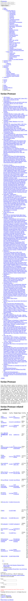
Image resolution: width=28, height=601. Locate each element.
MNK (15, 216)
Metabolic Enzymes (13, 29)
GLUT (25, 260)
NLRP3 (8, 202)
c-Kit (25, 326)
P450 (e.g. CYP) (20, 265)
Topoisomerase (6, 131)
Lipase (15, 262)
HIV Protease (22, 234)
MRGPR (21, 183)
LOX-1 (23, 304)
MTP (19, 356)
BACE (18, 285)
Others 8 (15, 307)
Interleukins (6, 201)
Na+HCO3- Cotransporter (15, 357)
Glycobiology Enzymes (17, 248)
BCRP (15, 350)
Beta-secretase (11, 286)
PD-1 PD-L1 (6, 116)
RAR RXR (9, 244)
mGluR (9, 183)
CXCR (18, 171)
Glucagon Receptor (7, 176)
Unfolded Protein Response (15, 49)
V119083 (11, 550)
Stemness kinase (12, 339)
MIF (19, 201)
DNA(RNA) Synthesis (11, 142)
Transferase (10, 272)
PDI (7, 240)
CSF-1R (8, 328)
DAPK (10, 115)
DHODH (8, 225)
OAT (18, 359)
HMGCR (5, 235)
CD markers (12, 351)
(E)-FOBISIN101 (16, 417)
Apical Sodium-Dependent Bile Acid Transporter (15, 348)
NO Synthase (13, 202)
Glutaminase (18, 321)
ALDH (15, 221)
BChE (21, 285)
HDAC (5, 126)
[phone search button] (14, 4)
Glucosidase (6, 231)
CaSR (18, 170)
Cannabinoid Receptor (12, 170)
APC (9, 124)
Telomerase (6, 146)
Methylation (12, 32)
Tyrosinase (20, 247)
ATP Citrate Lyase (18, 222)
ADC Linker (21, 98)
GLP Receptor (10, 193)
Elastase (19, 227)
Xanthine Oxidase (21, 272)
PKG (19, 188)
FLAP (11, 198)
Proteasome (17, 243)
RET (11, 331)
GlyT (4, 354)
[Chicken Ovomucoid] (5, 494)
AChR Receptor (17, 284)
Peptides (11, 58)
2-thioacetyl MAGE (16, 426)
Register (5, 79)
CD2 (16, 207)
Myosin (20, 137)
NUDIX (9, 316)
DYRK (5, 329)
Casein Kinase (16, 256)
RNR (15, 144)
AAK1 (12, 284)
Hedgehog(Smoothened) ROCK (10, 179)
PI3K (23, 316)
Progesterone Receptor (8, 374)
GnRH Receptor (16, 176)
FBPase (14, 230)
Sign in (5, 81)
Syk (15, 103)
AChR (16, 252)
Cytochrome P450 (23, 224)
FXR (19, 230)
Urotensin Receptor (12, 192)
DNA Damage (12, 21)
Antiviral (17, 277)
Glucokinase (24, 230)
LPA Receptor (17, 180)
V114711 (11, 417)
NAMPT (9, 265)
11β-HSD (5, 218)
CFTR (16, 351)
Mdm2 (23, 115)
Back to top (9, 597)
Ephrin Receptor (14, 329)
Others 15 (10, 310)
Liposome (5, 236)
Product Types (9, 51)
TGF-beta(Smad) (20, 343)
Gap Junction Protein (8, 135)
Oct (14, 338)
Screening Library (7, 60)
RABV (25, 108)
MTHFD (21, 238)
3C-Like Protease (7, 320)
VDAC (13, 363)
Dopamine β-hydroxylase (19, 226)
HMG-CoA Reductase (14, 261)
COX (8, 198)
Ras (16, 116)
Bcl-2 (12, 113)
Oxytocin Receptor (22, 186)
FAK (26, 102)
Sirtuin (18, 144)
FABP (8, 258)
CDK (22, 124)
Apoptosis (11, 15)
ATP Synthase (6, 350)
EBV (22, 106)
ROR (10, 245)
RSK (25, 216)
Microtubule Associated (8, 137)
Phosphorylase (13, 267)
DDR (11, 328)
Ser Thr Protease (18, 245)
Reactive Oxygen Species (18, 244)
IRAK (10, 201)
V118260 (11, 524)
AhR (16, 253)
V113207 (11, 472)
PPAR (11, 130)
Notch (23, 292)
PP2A (9, 317)
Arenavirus (10, 106)
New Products (12, 36)
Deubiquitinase (6, 369)
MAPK (11, 28)
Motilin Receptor (15, 183)
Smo (4, 339)
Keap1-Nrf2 (10, 301)
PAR (14, 188)
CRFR (15, 171)
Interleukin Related (19, 208)
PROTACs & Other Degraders (16, 59)
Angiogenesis (12, 13)
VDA (17, 103)
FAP (11, 208)
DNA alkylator (19, 140)
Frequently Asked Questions (12, 76)
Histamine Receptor (22, 179)
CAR (12, 254)
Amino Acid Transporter (18, 347)
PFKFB (5, 130)
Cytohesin (5, 115)
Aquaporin (25, 348)
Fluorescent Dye (11, 304)
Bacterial (15, 106)
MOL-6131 (16, 518)
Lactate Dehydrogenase (18, 235)
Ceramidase (16, 224)
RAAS (17, 152)
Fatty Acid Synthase (19, 258)
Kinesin (11, 126)
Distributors (6, 65)
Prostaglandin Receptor (15, 203)
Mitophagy (15, 121)
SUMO (5, 366)
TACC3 (5, 138)
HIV (9, 108)
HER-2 (8, 103)
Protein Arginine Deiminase (17, 161)
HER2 (8, 330)
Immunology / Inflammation (15, 26)
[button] (10, 97)
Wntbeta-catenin (11, 138)
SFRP (24, 338)
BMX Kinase (15, 326)
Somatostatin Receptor (16, 190)
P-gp (21, 359)
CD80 (8, 208)
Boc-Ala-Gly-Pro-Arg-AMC (16, 472)
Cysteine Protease (23, 320)
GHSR (21, 175)
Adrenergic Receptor (19, 148)
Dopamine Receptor (13, 288)
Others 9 (19, 307)
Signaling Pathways (10, 10)
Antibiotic (5, 106)
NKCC (15, 359)
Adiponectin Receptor (8, 221)
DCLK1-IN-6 (16, 502)
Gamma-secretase (11, 321)
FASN (10, 230)
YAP (12, 341)
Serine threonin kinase (19, 270)
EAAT (16, 352)
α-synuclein (19, 295)
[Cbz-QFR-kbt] (4, 480)
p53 (26, 115)
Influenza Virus (16, 108)
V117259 (11, 493)
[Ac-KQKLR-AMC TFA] (5, 464)
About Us (5, 62)
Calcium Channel (18, 286)
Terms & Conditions (8, 569)
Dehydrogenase (20, 257)
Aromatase (15, 149)
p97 (24, 143)
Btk (19, 326)
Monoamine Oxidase (12, 292)
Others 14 (5, 310)
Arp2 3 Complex (7, 134)
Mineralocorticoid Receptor (9, 152)
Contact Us (6, 77)
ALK (13, 102)
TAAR (23, 190)
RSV (15, 110)
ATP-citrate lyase (7, 254)
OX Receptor (14, 186)
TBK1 (24, 204)
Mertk (24, 330)
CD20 (18, 207)
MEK (21, 215)
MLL (4, 161)
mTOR (5, 316)
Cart (4, 82)
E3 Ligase (22, 365)
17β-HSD (19, 249)
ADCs (25, 98)
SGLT (23, 189)
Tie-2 (12, 333)
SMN (21, 144)
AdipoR (12, 253)
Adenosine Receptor (15, 166)
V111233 (11, 421)
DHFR (25, 257)
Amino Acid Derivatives (9, 303)
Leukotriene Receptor (8, 180)
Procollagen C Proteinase (9, 243)
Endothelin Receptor (15, 172)
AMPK (5, 156)
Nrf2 (17, 202)
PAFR (11, 188)
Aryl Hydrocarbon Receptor (12, 196)
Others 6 (6, 307)
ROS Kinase (15, 331)
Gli (17, 107)
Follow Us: (3, 594)
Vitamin (15, 272)
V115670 (11, 510)
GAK (18, 142)
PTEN (12, 317)
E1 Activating (9, 365)
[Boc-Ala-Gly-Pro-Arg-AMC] (5, 473)
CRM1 (12, 352)
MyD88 (22, 201)
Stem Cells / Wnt (13, 44)
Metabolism (12, 31)
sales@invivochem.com (6, 575)
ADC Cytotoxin (14, 98)
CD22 (19, 206)
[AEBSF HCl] (5, 436)
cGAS (18, 197)
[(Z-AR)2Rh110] (5, 422)
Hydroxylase (6, 262)
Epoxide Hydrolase (13, 229)
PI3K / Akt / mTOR (13, 40)
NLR (4, 202)
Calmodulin (6, 351)
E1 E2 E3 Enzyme (13, 227)
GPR (20, 151)
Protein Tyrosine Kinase (14, 42)
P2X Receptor (11, 360)
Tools (7, 69)
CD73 (4, 208)
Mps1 (14, 128)
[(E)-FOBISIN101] (5, 417)
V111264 (11, 480)
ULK (22, 121)
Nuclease (14, 249)
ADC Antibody (6, 98)
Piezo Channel (18, 360)
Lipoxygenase (20, 262)
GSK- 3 (20, 315)
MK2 (12, 216)
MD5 (14, 510)
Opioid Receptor (7, 186)
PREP (23, 242)
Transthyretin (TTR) (11, 295)
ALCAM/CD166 (7, 207)
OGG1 (21, 143)
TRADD (8, 119)
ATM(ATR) (6, 140)
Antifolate (5, 124)
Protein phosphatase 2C (17, 550)
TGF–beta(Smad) (20, 339)
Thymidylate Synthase (13, 117)
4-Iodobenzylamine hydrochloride (17, 447)
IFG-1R (12, 330)
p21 (18, 129)
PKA (17, 338)
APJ (4, 168)
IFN (9, 199)
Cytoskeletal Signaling (14, 19)
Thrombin (24, 245)
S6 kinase (16, 317)
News (7, 68)
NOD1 (18, 301)
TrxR (4, 247)
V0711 (10, 434)
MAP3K (13, 215)
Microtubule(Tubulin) (8, 128)
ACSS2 (20, 252)
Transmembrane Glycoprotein (10, 209)
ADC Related (12, 12)
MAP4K (17, 215)
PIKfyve (5, 317)
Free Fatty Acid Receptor (13, 174)
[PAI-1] (3, 533)
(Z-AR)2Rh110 (16, 421)
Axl (7, 326)
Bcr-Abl (16, 102)
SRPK (22, 130)
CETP (21, 256)
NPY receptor (21, 185)
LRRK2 (11, 121)
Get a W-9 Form (23, 569)
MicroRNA (23, 160)
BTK (20, 102)
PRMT (24, 267)
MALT (16, 201)
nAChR (9, 359)
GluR (9, 290)
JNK (7, 215)
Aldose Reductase (21, 221)
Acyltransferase (12, 220)
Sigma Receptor (7, 190)
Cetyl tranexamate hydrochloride (16, 486)
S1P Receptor (19, 189)
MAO (25, 262)
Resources (5, 67)
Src (13, 103)
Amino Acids (12, 53)
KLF (10, 215)
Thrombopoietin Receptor (9, 206)
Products (5, 9)
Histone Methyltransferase (9, 160)
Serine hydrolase (10, 270)
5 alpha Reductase (12, 218)
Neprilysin (22, 239)
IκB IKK (5, 301)
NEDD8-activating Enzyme (13, 239)
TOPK (25, 130)
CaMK (24, 286)
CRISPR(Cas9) (12, 140)
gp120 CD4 (18, 304)
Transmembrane (12, 46)
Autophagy (11, 17)
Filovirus (11, 107)
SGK (25, 270)
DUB (4, 365)
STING (21, 204)
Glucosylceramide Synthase (17, 260)
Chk (25, 124)
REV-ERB (5, 245)
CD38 (24, 207)
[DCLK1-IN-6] (4, 502)
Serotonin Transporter (13, 294)
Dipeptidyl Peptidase (8, 226)
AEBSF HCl (16, 434)
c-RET (22, 113)
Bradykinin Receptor (19, 168)
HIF (11, 103)
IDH (9, 235)
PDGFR (5, 331)
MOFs (9, 312)
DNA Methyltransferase (19, 156)
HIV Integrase (16, 234)
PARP (8, 144)
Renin (25, 244)
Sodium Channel (21, 361)
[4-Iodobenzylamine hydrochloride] (5, 448)
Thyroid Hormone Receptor (20, 374)
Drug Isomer (15, 311)
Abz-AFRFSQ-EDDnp (17, 456)
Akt (4, 315)
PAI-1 (4, 240)
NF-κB (15, 301)
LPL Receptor (23, 180)
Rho (16, 130)
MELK (24, 315)
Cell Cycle (11, 18)
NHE (12, 359)
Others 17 (20, 311)
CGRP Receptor (9, 171)
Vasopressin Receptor (22, 192)
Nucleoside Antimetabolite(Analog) (11, 143)
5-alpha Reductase (7, 102)
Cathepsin (11, 224)
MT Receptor (6, 343)
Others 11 (15, 308)
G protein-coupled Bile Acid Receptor (13, 174)
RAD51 (12, 144)
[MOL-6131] (4, 518)
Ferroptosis (14, 115)
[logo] (4, 1)
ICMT (4, 193)
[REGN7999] (4, 556)
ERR (14, 373)
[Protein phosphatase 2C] (5, 550)
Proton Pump (10, 361)
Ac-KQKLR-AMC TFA (16, 464)
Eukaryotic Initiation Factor (12, 125)
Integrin (17, 135)
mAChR (8, 181)
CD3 (21, 207)
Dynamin (25, 134)
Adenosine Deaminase (22, 220)
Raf (23, 216)
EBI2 (9, 172)
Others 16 (15, 310)
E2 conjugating (16, 365)
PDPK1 (20, 316)
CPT (8, 257)
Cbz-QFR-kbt (16, 480)
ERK (4, 215)
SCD (12, 245)
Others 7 (10, 307)
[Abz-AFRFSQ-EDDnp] (5, 457)
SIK (15, 204)
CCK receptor (23, 170)
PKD (14, 116)
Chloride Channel (22, 351)
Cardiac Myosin (19, 134)
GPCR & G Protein (13, 24)
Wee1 (12, 131)
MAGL (12, 236)
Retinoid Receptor (18, 269)
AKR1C (5, 195)
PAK (20, 129)
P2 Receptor (20, 293)
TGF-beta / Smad (13, 45)
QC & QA (8, 64)
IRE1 (24, 369)
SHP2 (20, 331)
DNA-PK (16, 315)
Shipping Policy (20, 565)
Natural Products (13, 56)
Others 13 (25, 308)
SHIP (4, 271)
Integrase (13, 280)
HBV (19, 107)
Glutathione (6, 261)
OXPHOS (13, 265)
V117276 (11, 426)
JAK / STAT (12, 27)
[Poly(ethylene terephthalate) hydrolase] (5, 541)
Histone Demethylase (20, 158)
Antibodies (11, 54)
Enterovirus (6, 107)
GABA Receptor (13, 289)
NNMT (5, 275)
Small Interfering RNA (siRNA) (10, 162)
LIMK (14, 126)
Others (10, 38)
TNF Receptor (21, 117)
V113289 (11, 533)
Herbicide (24, 249)
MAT (19, 160)
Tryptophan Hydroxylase (11, 247)
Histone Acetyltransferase (9, 158)
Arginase (17, 195)
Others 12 (20, 308)
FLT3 (4, 103)
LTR (4, 181)
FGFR (22, 329)
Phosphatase (16, 240)
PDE (4, 266)
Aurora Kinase (14, 124)
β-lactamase (15, 281)
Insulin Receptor (18, 330)
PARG (5, 144)
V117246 (11, 529)
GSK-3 (12, 337)
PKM (18, 267)
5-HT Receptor (6, 166)
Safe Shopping (13, 565)
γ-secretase (24, 295)
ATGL (12, 222)
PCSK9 (25, 265)
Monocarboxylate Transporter (15, 355)
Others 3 (18, 306)
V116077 (11, 464)
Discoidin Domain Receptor (19, 328)
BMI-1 (19, 124)
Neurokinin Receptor (12, 184)
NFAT (25, 201)
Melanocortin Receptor (15, 181)
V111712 (11, 456)
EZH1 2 (18, 157)
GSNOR (22, 231)
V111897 (11, 447)
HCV (22, 107)
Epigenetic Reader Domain (9, 157)
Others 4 (22, 306)
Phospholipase (18, 242)
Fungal (14, 107)
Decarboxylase (13, 257)
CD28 (15, 197)
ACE (13, 148)
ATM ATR (11, 315)
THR (21, 152)
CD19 (13, 207)
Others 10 (9, 306)
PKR (9, 203)
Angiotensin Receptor (22, 167)
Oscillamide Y (16, 524)
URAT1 (9, 363)
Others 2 (13, 306)
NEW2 (12, 298)
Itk (22, 330)
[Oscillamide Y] (4, 524)
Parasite (21, 108)
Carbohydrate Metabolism (20, 254)
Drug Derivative (21, 310)
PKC (9, 161)
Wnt (19, 341)
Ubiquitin (11, 47)
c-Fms (21, 326)
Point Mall (8, 72)
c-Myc (19, 113)
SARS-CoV (19, 110)
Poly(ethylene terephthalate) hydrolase (16, 540)
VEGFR (21, 103)
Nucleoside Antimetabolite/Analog (12, 128)
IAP (21, 115)
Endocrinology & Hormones (15, 22)
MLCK (16, 137)
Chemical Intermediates (14, 55)
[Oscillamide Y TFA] (5, 530)
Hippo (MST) (10, 338)
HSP (8, 126)
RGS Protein (13, 189)
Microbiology (12, 33)
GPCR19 (22, 176)
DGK (4, 225)
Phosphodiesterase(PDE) (9, 242)
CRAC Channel (7, 352)
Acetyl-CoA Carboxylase (9, 252)
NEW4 (5, 298)
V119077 (11, 540)
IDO (11, 235)
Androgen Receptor (7, 149)
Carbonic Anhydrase (8, 256)
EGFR (22, 102)
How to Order (6, 565)
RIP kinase (20, 116)
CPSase (5, 257)
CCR (4, 171)
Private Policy (16, 569)
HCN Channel (9, 354)
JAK (17, 160)
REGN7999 (16, 556)
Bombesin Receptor (10, 168)
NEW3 (15, 298)
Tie (24, 333)
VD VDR (5, 375)
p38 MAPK (19, 216)
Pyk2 (9, 331)
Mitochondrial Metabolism (9, 238)
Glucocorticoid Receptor (13, 151)
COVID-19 (9, 279)
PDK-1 (16, 316)
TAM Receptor (6, 333)
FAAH (5, 258)
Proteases (11, 41)
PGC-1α (13, 266)
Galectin (15, 198)
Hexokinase (17, 233)
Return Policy (6, 566)
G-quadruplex (22, 125)
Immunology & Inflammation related (18, 199)
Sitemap (5, 570)
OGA (19, 121)
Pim (7, 161)
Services (8, 71)
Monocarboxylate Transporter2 (10, 356)
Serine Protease (6, 324)
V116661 (11, 502)
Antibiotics (10, 195)
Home (4, 8)
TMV (23, 110)
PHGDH (11, 240)
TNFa (4, 119)
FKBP (18, 115)
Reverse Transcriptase (8, 110)
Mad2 (18, 126)
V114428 (11, 486)
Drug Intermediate (7, 311)
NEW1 (8, 298)
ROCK (19, 130)
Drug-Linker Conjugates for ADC (11, 99)
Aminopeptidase (7, 222)
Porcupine (20, 338)
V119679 (11, 556)
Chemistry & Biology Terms (12, 74)
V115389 (11, 518)
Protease (22, 324)
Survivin (5, 117)
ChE (4, 288)
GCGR (18, 175)
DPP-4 (5, 321)
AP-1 (14, 195)
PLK (8, 130)
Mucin (13, 208)
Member (11, 599)
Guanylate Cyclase (13, 177)
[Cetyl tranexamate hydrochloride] (5, 487)
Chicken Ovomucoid (16, 493)
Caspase (15, 113)
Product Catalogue (10, 73)
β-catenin (16, 341)
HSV (11, 108)
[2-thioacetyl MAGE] (5, 426)
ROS (24, 116)
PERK (11, 116)
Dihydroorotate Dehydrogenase (18, 225)
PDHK (12, 316)
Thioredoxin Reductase (11, 271)
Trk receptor (16, 333)
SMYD (20, 162)
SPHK (17, 204)
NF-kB (10, 37)
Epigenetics (11, 23)
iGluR (14, 354)
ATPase (12, 350)
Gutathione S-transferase (9, 233)
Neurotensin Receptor (13, 185)
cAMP (4, 170)
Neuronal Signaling (13, 35)
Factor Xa (20, 229)
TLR (16, 206)
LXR (9, 236)
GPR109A (5, 177)
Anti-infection (12, 14)
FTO (17, 230)
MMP (17, 238)
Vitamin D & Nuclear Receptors (16, 50)
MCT (16, 363)
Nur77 (15, 129)
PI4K (26, 316)
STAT (12, 212)
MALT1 (25, 301)
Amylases (9, 248)
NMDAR (20, 292)
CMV (19, 106)
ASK (9, 113)
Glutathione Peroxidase (14, 231)
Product (5, 599)
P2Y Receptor (6, 188)
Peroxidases (8, 266)
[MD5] (2, 510)
